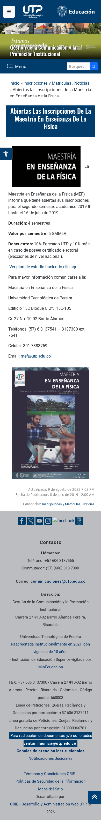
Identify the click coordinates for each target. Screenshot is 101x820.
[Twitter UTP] (30, 521)
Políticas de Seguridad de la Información (50, 781)
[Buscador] (94, 66)
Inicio (14, 83)
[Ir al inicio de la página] (94, 797)
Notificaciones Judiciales (50, 758)
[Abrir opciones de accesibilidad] (6, 153)
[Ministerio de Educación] (76, 11)
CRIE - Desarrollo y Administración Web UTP (48, 804)
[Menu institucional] (9, 12)
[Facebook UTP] (22, 521)
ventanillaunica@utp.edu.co (50, 743)
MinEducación (50, 667)
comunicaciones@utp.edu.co (58, 581)
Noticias (81, 83)
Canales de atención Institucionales (50, 751)
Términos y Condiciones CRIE (49, 773)
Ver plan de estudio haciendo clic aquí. (44, 266)
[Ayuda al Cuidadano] (79, 521)
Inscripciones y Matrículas (47, 83)
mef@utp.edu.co (36, 356)
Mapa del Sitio (50, 789)
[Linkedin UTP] (63, 520)
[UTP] (33, 11)
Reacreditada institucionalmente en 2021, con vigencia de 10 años (50, 648)
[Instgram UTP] (48, 521)
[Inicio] (94, 797)
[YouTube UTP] (39, 521)
